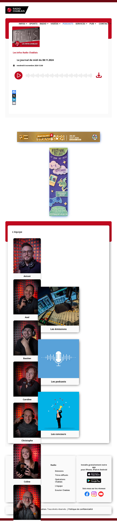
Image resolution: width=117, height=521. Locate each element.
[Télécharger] (98, 75)
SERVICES (80, 23)
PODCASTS (68, 23)
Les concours (58, 434)
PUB (91, 23)
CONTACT (104, 23)
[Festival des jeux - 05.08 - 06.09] (58, 182)
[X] (58, 96)
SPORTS (33, 23)
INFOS (22, 23)
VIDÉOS (54, 23)
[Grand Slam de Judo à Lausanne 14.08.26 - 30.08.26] (58, 137)
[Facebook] (58, 92)
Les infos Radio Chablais (25, 52)
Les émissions (58, 329)
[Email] (58, 103)
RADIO (43, 23)
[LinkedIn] (58, 99)
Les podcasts (58, 381)
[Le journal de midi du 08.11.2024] (58, 36)
